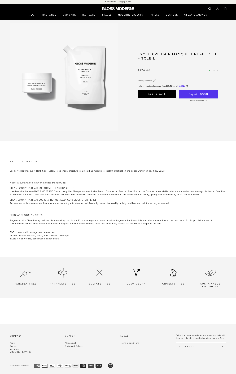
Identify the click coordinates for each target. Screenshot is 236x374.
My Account (70, 343)
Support (71, 336)
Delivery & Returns (145, 80)
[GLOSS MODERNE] (118, 8)
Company (16, 336)
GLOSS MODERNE (22, 365)
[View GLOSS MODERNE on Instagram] (110, 365)
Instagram (14, 349)
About (12, 343)
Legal (124, 336)
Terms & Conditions (129, 343)
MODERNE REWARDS (20, 352)
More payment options (198, 100)
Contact (13, 346)
